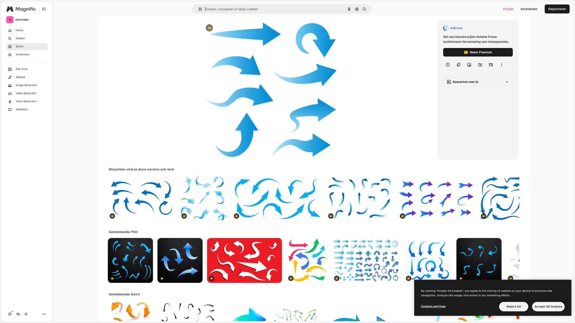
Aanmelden (528, 9)
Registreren (557, 9)
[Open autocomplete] (198, 9)
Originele (231, 28)
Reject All (513, 306)
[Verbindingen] (9, 314)
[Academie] (18, 314)
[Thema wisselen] (26, 314)
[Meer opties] (501, 64)
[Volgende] (519, 198)
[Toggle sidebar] (44, 9)
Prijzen (508, 9)
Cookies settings (433, 306)
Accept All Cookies (548, 306)
